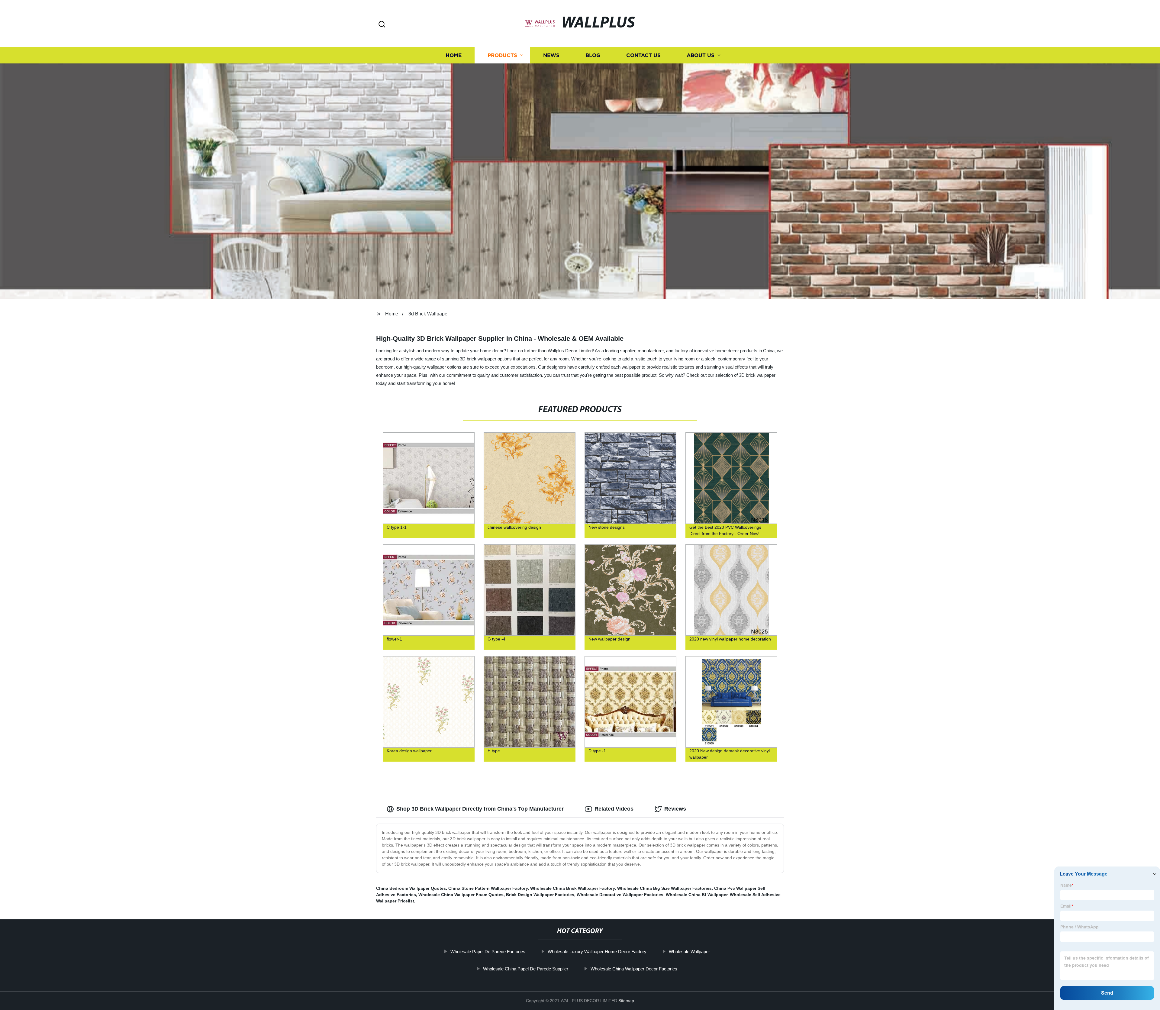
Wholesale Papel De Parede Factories (487, 951)
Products (502, 55)
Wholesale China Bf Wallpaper (696, 894)
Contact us (643, 55)
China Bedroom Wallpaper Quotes (411, 888)
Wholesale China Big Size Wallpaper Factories (664, 888)
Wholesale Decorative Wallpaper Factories (620, 894)
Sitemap (626, 1000)
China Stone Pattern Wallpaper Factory (488, 888)
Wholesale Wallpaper (689, 951)
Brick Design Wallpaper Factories (540, 894)
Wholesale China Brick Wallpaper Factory (572, 888)
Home (454, 55)
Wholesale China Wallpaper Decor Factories (634, 968)
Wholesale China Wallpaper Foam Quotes (461, 894)
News (551, 55)
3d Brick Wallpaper (428, 313)
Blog (592, 55)
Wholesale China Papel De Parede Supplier (525, 968)
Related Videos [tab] (613, 809)
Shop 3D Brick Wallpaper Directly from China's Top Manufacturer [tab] (480, 809)
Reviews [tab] (675, 809)
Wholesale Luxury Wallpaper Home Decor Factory (597, 951)
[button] (382, 24)
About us (700, 55)
